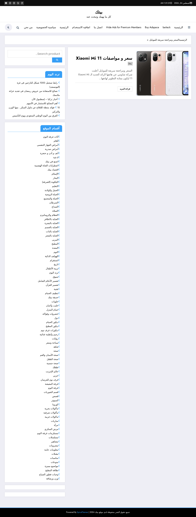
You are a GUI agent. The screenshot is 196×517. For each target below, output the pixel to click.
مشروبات (53, 445)
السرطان (53, 202)
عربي (55, 375)
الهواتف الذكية (51, 256)
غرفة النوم (53, 388)
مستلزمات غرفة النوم (47, 433)
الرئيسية (178, 27)
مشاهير (54, 441)
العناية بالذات (52, 231)
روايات (55, 338)
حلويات (55, 301)
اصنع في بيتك (51, 161)
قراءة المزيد (125, 88)
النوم (56, 252)
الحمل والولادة (51, 190)
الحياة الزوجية (51, 194)
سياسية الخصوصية (46, 27)
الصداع (55, 206)
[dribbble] (14, 3)
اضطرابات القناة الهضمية (46, 165)
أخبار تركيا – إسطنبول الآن (45, 99)
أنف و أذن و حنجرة (49, 153)
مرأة (56, 425)
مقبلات (55, 454)
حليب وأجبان (52, 305)
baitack (166, 27)
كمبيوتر (54, 400)
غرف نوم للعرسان (49, 379)
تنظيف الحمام (51, 293)
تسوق (55, 276)
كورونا (55, 404)
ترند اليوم (53, 272)
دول (56, 318)
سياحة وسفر (52, 342)
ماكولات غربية (51, 416)
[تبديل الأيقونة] (189, 27)
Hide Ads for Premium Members (123, 27)
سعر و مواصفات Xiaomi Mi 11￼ (104, 61)
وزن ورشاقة (52, 478)
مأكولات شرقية (50, 412)
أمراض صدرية (51, 149)
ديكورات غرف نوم (49, 330)
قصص (55, 396)
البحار (55, 178)
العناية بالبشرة (51, 223)
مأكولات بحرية (51, 408)
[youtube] (6, 3)
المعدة (55, 248)
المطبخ (55, 243)
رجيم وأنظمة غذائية (49, 334)
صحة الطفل (52, 359)
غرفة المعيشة (51, 384)
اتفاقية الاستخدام (81, 27)
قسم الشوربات (51, 392)
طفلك (55, 367)
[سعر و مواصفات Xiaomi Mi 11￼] (162, 73)
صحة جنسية (52, 363)
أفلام (56, 141)
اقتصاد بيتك (52, 169)
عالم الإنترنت (52, 371)
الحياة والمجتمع (51, 198)
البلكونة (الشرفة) (50, 182)
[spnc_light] (8, 27)
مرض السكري (51, 429)
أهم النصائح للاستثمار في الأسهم (42, 103)
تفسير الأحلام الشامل (48, 281)
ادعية (55, 157)
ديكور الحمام (52, 322)
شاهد (55, 346)
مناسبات (54, 458)
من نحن (28, 27)
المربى (55, 239)
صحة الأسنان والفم (49, 355)
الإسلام (55, 173)
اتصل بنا (98, 27)
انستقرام (54, 260)
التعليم (55, 186)
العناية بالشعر (51, 235)
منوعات (54, 462)
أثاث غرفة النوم (50, 136)
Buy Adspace (152, 27)
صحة (56, 351)
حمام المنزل (52, 309)
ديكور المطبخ (52, 326)
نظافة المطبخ (51, 470)
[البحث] (17, 27)
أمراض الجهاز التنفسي (47, 145)
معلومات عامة (51, 449)
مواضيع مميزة (51, 466)
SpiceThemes (82, 512)
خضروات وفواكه (50, 313)
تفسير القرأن (52, 285)
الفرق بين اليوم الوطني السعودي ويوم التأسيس (35, 115)
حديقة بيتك (53, 297)
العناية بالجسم (51, 227)
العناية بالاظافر (51, 219)
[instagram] (10, 3)
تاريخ (56, 264)
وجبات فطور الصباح (48, 474)
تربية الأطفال (52, 268)
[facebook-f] (22, 3)
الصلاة (55, 211)
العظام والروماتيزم (49, 215)
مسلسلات (53, 437)
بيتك (98, 12)
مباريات (54, 421)
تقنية (56, 289)
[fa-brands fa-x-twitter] (18, 3)
